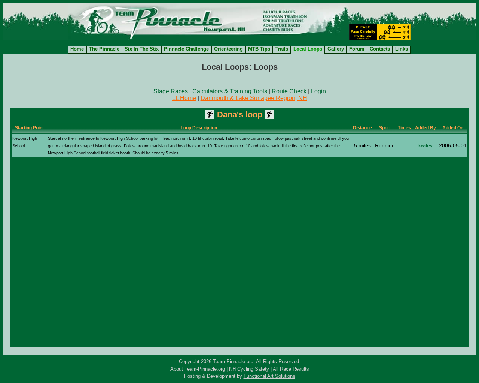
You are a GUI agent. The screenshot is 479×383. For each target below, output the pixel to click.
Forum (356, 49)
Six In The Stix (142, 49)
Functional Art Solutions (269, 376)
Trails (281, 49)
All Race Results (291, 369)
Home (77, 49)
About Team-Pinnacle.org (197, 369)
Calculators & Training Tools (229, 91)
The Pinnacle (104, 49)
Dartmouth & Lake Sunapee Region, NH (254, 98)
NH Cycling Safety (249, 369)
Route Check (289, 91)
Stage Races (170, 91)
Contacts (380, 49)
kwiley (425, 145)
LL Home (184, 98)
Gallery (335, 49)
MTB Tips (259, 49)
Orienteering (228, 49)
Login (318, 91)
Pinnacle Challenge (186, 49)
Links (401, 49)
